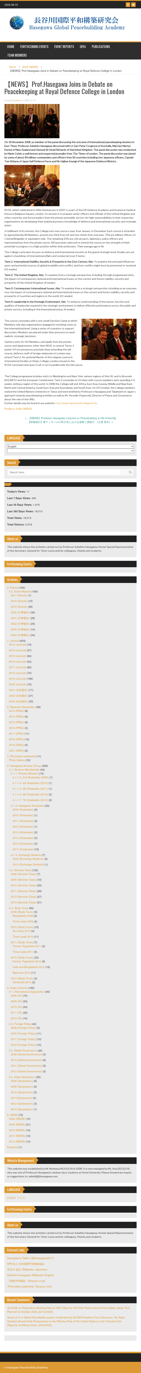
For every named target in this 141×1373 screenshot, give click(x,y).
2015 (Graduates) (23, 843)
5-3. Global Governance (23, 1050)
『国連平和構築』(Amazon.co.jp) (26, 1281)
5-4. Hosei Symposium (22, 1077)
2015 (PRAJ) (16, 722)
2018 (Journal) (17, 673)
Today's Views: (17, 491)
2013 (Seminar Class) (23, 902)
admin (17, 100)
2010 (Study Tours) (22, 927)
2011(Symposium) (21, 1098)
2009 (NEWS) (17, 1124)
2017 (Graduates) (23, 849)
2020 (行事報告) (20, 612)
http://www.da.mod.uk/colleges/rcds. (76, 403)
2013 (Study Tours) (22, 978)
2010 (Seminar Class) (23, 885)
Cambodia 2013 (22, 982)
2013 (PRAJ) (16, 711)
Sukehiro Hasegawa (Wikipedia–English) (30, 1275)
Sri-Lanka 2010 (21, 931)
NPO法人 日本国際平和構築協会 (25, 1264)
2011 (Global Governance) (26, 1065)
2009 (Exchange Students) (28, 859)
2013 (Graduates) (23, 832)
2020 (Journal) (17, 684)
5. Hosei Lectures (17, 988)
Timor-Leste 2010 (23, 936)
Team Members (17, 55)
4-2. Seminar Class (20, 870)
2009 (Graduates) (23, 809)
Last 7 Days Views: (19, 498)
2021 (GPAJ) (16, 750)
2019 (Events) (19, 606)
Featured (12, 1147)
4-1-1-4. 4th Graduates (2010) (30, 783)
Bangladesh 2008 (23, 915)
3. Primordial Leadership (21, 756)
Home (12, 67)
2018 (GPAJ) (16, 739)
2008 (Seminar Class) (23, 874)
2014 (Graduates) (23, 838)
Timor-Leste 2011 (23, 952)
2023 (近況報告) (18, 701)
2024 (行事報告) (20, 635)
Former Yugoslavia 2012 (27, 961)
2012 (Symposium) (22, 1103)
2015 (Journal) (17, 656)
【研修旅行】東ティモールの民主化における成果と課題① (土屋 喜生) (70, 422)
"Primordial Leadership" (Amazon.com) (29, 1286)
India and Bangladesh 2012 (29, 967)
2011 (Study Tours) (22, 942)
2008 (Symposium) (22, 1081)
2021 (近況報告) (18, 690)
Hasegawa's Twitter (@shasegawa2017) (30, 1258)
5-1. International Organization (26, 991)
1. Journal (13, 640)
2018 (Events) (19, 601)
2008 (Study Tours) (22, 912)
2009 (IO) (16, 1001)
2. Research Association (21, 707)
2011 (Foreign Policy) (23, 1039)
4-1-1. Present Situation (24, 773)
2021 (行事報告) (20, 618)
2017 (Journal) (17, 667)
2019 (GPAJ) (16, 745)
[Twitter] (133, 4)
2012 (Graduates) (23, 826)
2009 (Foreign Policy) (23, 1033)
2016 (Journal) (17, 661)
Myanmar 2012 (21, 972)
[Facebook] (128, 4)
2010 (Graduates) (23, 815)
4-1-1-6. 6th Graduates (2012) (30, 794)
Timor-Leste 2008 (23, 921)
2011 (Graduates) (23, 821)
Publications (101, 46)
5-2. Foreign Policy (20, 1024)
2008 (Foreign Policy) (23, 1028)
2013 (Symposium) (22, 1109)
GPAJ (83, 46)
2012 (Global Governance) (26, 1071)
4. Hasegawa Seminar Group (24, 766)
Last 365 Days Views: (21, 511)
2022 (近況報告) (18, 695)
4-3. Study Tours (18, 908)
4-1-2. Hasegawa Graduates (27, 805)
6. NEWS (12, 1115)
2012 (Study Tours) (22, 957)
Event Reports (64, 46)
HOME (10, 46)
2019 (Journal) (17, 678)
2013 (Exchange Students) (28, 864)
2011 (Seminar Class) (23, 891)
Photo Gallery (17, 760)
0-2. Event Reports (20, 591)
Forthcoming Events (34, 46)
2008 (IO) (16, 995)
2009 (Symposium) (22, 1086)
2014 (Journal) (17, 650)
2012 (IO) (16, 1018)
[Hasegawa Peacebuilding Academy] (69, 24)
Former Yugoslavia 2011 (27, 946)
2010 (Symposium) (22, 1092)
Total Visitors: (16, 524)
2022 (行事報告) (20, 623)
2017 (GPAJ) (16, 733)
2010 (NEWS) (17, 1130)
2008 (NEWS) (30, 67)
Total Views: (15, 518)
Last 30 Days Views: (20, 504)
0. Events (12, 587)
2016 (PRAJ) (16, 728)
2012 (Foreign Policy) (23, 1045)
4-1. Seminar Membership (24, 769)
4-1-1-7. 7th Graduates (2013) (30, 800)
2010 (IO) (16, 1007)
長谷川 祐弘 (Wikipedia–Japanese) (27, 1269)
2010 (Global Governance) (26, 1060)
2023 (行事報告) (20, 629)
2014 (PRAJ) (16, 716)
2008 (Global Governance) (26, 1054)
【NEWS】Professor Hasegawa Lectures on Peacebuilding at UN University (70, 418)
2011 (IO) (16, 1012)
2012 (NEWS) (17, 1141)
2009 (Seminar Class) (23, 879)
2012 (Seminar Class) (23, 896)
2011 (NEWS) (17, 1136)
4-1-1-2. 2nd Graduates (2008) (31, 777)
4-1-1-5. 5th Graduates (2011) (30, 788)
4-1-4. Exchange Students (26, 855)
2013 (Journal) (17, 644)
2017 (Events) (19, 595)
